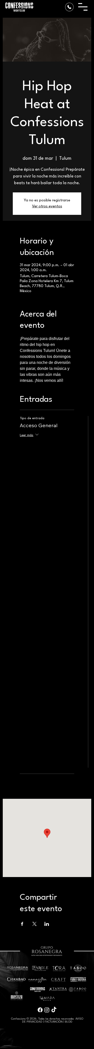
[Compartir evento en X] (34, 924)
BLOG (68, 1022)
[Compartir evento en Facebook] (22, 924)
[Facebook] (40, 1010)
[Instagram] (47, 1010)
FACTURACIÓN (54, 1022)
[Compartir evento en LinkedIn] (46, 924)
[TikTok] (54, 1010)
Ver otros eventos (47, 206)
